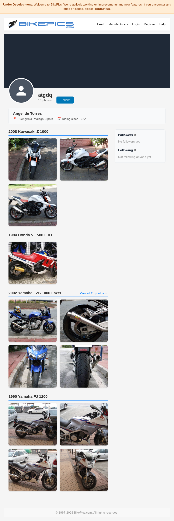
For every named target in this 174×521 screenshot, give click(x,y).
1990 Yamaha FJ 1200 (28, 396)
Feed (100, 24)
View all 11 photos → (94, 293)
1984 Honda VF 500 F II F (30, 235)
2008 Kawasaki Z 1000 (28, 131)
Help (162, 24)
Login (136, 24)
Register (149, 24)
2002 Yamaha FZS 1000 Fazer (34, 293)
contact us (102, 8)
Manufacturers (118, 24)
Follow (65, 100)
